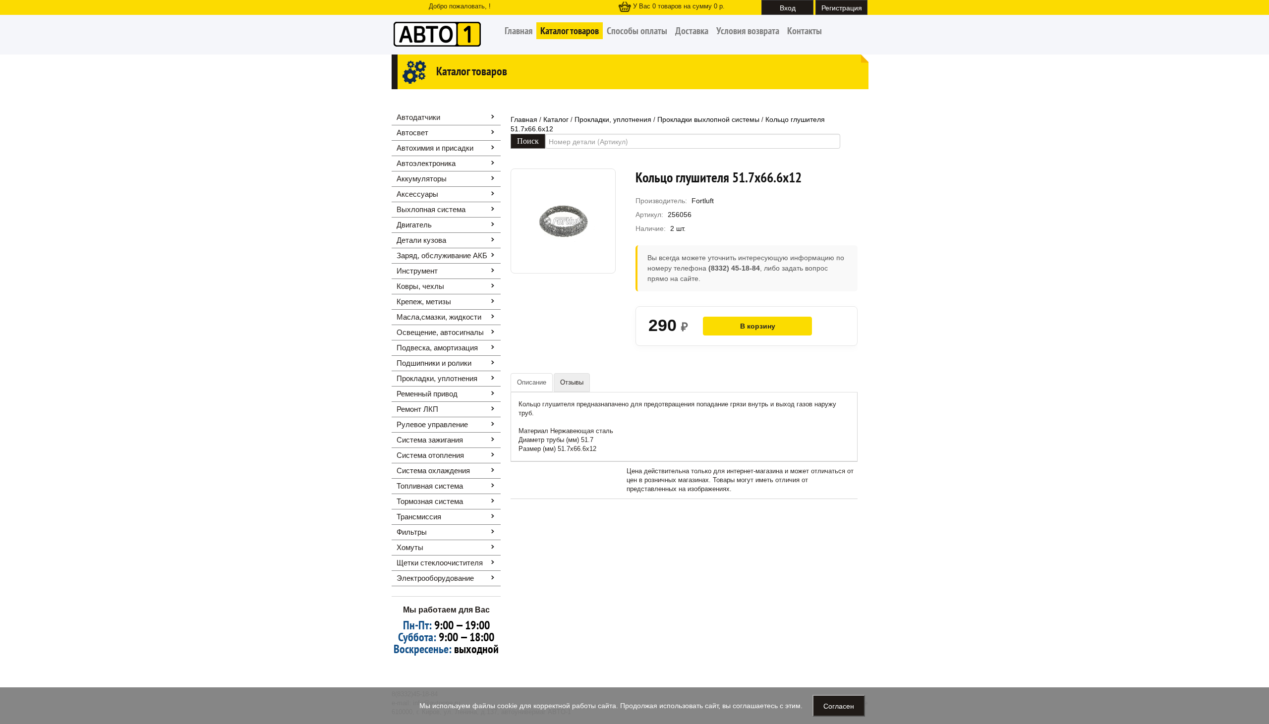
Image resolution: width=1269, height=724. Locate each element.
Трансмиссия (419, 516)
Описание (531, 382)
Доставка (691, 30)
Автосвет (412, 132)
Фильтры (412, 532)
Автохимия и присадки (435, 148)
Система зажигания (430, 440)
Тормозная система (430, 501)
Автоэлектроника (426, 163)
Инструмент (417, 271)
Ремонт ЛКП (417, 409)
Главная (518, 30)
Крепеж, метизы (424, 301)
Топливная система (430, 486)
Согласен (838, 706)
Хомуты (410, 547)
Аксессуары (417, 194)
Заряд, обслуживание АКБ (442, 255)
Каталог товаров (569, 30)
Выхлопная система (431, 209)
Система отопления (430, 455)
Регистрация (841, 7)
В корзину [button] (757, 326)
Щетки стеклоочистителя (440, 562)
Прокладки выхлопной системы (708, 119)
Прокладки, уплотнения (437, 378)
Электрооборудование (435, 578)
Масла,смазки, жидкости (439, 317)
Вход (788, 7)
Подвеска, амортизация (437, 347)
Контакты (804, 30)
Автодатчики (418, 117)
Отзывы (571, 382)
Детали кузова (421, 240)
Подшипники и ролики (434, 363)
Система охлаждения (433, 470)
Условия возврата (747, 30)
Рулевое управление (432, 424)
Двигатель (414, 225)
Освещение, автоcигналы (440, 332)
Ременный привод (427, 394)
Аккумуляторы (422, 178)
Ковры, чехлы (420, 286)
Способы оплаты (637, 30)
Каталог (556, 119)
